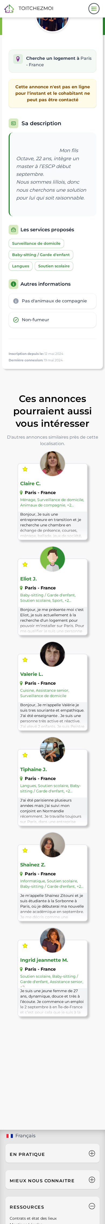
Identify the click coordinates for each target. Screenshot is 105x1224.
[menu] (94, 8)
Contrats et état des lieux (33, 1218)
